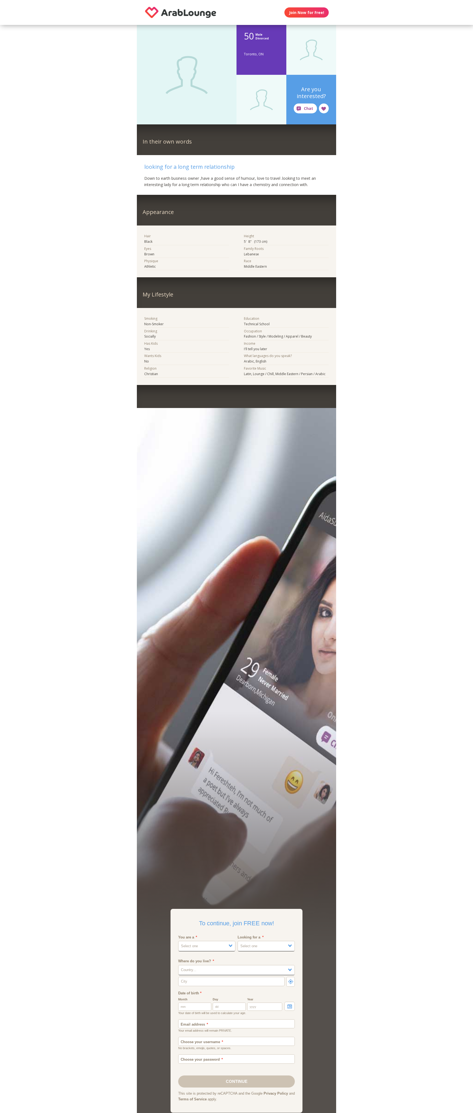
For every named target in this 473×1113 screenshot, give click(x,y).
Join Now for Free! (306, 12)
